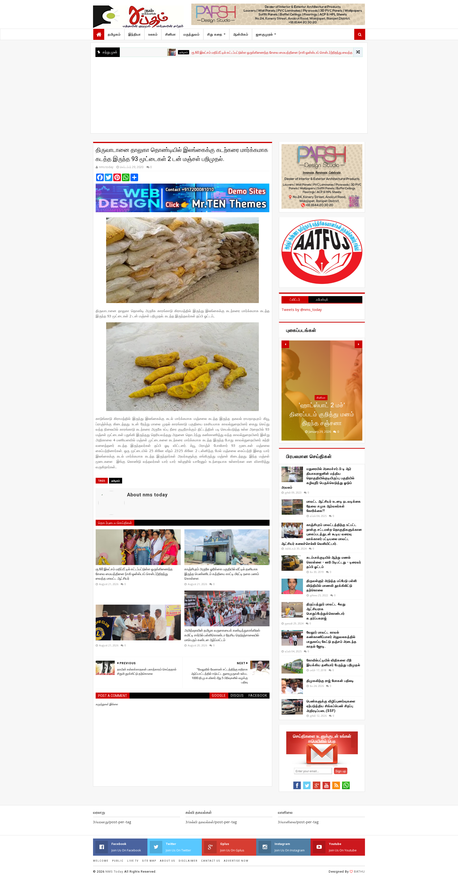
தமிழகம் (114, 34)
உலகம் (153, 34)
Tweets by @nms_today (301, 309)
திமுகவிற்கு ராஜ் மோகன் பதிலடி (330, 681)
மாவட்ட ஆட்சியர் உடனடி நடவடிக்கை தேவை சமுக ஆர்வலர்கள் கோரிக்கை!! (334, 506)
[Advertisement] (229, 92)
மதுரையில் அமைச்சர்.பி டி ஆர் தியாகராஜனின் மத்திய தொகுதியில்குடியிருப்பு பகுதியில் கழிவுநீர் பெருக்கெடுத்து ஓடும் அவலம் (317, 478)
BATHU (359, 871)
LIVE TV (133, 860)
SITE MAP (149, 860)
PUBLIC (118, 860)
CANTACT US (210, 860)
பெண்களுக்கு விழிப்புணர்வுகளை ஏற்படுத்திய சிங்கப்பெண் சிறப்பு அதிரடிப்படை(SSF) (331, 705)
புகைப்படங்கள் (321, 406)
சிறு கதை (214, 34)
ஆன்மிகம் (240, 34)
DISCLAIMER (188, 860)
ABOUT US (167, 860)
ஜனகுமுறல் (264, 34)
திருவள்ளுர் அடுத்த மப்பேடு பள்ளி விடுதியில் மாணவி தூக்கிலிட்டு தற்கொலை (332, 585)
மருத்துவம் (191, 34)
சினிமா (170, 34)
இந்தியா (134, 34)
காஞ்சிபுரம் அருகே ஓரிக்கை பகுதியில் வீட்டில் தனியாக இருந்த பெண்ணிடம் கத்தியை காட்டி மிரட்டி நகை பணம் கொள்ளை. (221, 573)
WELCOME (101, 860)
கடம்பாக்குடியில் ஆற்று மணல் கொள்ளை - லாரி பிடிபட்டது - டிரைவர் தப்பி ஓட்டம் (334, 562)
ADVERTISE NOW (236, 860)
